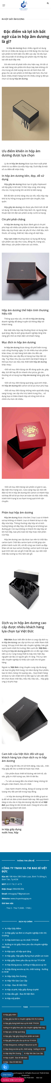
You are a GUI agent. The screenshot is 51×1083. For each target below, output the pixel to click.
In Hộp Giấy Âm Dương (15, 976)
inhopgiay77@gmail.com (19, 893)
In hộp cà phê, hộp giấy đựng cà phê (21, 989)
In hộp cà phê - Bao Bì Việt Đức (15, 1057)
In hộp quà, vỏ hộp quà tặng (17, 951)
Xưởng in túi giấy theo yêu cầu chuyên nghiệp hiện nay (25, 945)
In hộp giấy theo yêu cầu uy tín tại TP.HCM (24, 960)
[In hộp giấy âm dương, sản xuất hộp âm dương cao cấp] (25, 113)
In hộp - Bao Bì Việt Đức (15, 985)
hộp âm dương (21, 78)
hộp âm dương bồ (13, 385)
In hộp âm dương (14, 48)
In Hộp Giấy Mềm (12, 928)
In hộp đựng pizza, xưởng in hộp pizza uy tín (25, 964)
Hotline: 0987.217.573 (12, 1080)
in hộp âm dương (33, 36)
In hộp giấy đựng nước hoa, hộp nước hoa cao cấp (12, 832)
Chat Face (7, 1074)
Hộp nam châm (10, 238)
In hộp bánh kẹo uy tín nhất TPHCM (21, 940)
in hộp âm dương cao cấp (24, 625)
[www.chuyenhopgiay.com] (10, 898)
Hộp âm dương (11, 310)
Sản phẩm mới (29, 1078)
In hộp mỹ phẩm (12, 998)
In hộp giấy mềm (9, 1015)
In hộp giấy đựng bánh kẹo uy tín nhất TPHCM (21, 1023)
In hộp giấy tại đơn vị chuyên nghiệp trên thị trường (24, 934)
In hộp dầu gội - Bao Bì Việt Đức (19, 993)
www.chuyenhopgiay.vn (21, 898)
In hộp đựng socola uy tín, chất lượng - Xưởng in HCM (25, 970)
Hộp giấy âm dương (13, 184)
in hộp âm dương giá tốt (19, 651)
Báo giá (39, 1078)
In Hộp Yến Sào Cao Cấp (15, 980)
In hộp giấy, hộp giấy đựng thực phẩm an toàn (26, 955)
